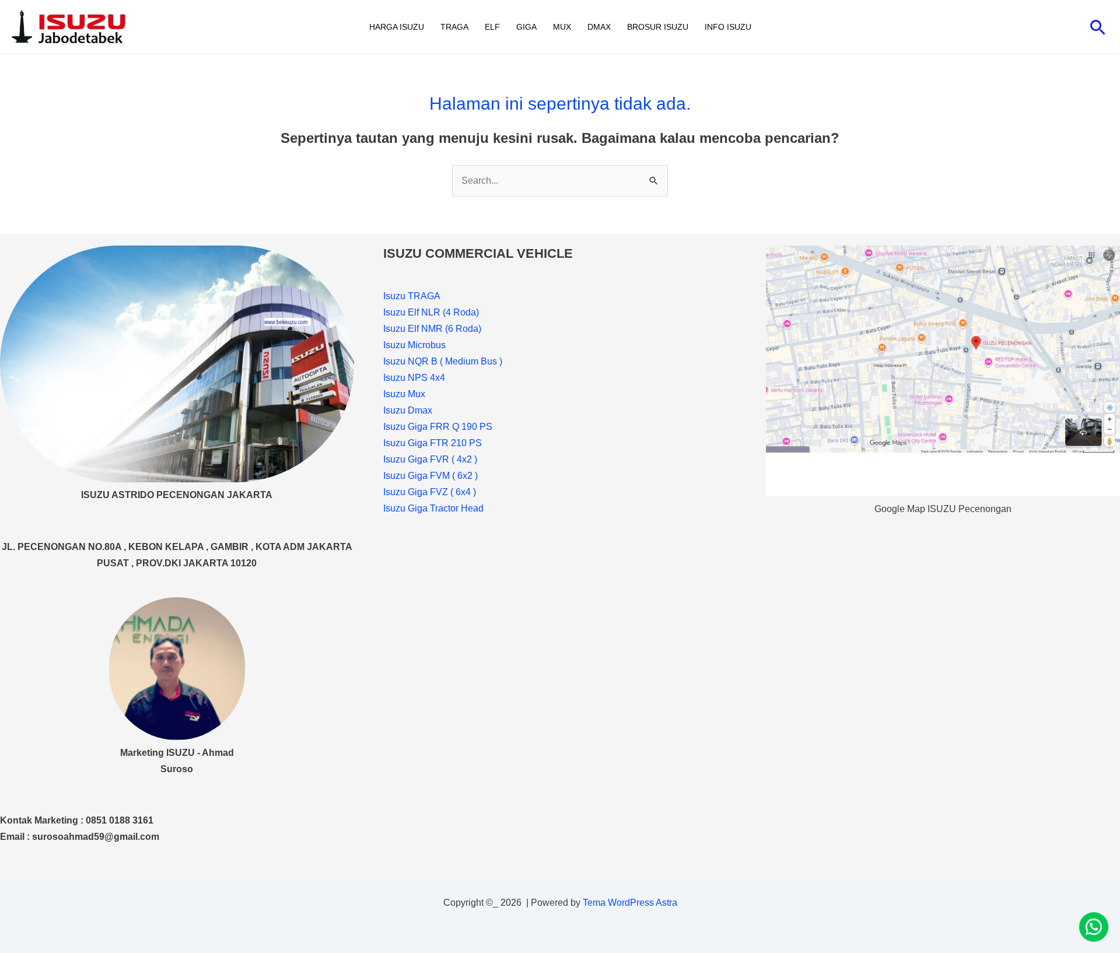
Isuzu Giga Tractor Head (433, 508)
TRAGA (454, 26)
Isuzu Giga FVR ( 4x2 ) (430, 459)
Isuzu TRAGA (411, 296)
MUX (562, 26)
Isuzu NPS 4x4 (414, 378)
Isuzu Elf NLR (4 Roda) (431, 312)
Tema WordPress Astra (630, 903)
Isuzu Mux (404, 394)
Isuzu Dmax (407, 410)
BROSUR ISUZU (657, 26)
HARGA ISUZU (396, 26)
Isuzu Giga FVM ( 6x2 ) (430, 476)
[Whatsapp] (1093, 926)
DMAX (599, 26)
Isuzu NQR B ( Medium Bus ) (442, 361)
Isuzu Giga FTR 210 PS (432, 443)
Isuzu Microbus (414, 345)
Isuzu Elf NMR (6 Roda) (432, 329)
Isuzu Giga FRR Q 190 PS (437, 427)
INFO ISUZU (728, 26)
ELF (492, 26)
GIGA (526, 26)
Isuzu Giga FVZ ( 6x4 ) (429, 492)
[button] (1098, 27)
